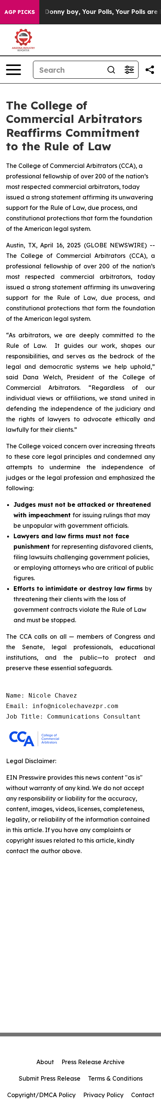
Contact (142, 1095)
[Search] (111, 69)
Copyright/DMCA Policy (41, 1095)
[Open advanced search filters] (129, 69)
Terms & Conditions (115, 1078)
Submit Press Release (49, 1078)
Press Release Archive (93, 1062)
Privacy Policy (103, 1095)
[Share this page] (150, 69)
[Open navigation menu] (13, 69)
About (45, 1062)
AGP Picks (19, 12)
